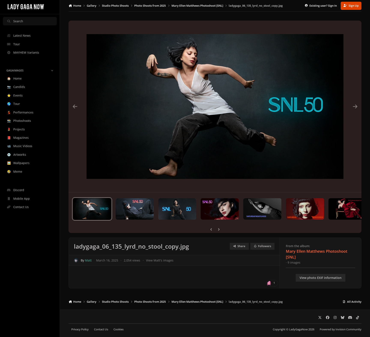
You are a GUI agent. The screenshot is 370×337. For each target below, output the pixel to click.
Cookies (118, 329)
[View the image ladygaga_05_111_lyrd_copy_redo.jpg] (177, 209)
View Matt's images (159, 260)
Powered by (340, 329)
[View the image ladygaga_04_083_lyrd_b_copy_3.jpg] (262, 209)
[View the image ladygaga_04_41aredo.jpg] (305, 209)
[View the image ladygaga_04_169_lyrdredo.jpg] (220, 209)
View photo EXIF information (321, 278)
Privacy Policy (80, 329)
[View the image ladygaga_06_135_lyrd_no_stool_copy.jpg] (92, 209)
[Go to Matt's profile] (76, 260)
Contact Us (101, 329)
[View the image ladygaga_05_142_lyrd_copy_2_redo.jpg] (135, 209)
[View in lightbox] (215, 106)
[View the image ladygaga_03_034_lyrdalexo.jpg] (347, 209)
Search (18, 21)
